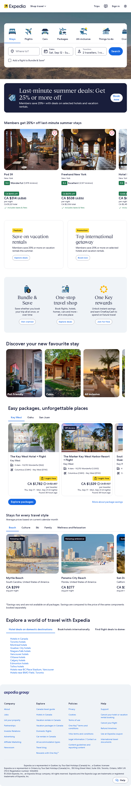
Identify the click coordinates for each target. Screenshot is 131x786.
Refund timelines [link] (109, 728)
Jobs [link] (6, 714)
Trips (97, 6)
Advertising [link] (9, 736)
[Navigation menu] (125, 6)
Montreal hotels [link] (18, 644)
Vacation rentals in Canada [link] (48, 720)
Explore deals (21, 257)
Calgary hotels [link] (17, 660)
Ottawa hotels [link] (17, 657)
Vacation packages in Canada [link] (49, 725)
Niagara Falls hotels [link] (20, 651)
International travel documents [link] (109, 740)
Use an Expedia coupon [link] (112, 733)
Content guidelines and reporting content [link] (79, 746)
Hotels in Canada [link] (19, 638)
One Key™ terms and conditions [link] (78, 727)
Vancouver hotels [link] (19, 654)
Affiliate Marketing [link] (12, 742)
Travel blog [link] (41, 747)
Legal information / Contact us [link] (82, 739)
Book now (116, 97)
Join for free (103, 321)
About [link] (7, 709)
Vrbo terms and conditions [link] (81, 733)
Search (115, 51)
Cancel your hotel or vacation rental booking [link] (114, 716)
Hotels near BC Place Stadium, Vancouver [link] (32, 669)
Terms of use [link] (74, 720)
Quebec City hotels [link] (20, 647)
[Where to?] (24, 51)
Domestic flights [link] (43, 731)
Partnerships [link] (10, 725)
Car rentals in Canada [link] (46, 736)
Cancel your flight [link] (109, 723)
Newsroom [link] (9, 747)
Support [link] (104, 709)
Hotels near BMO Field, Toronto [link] (27, 672)
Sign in (116, 6)
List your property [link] (12, 720)
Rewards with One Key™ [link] (47, 753)
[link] (54, 133)
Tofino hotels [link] (17, 666)
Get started (27, 321)
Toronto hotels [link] (18, 641)
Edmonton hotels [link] (19, 663)
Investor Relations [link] (12, 731)
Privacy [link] (72, 709)
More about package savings (107, 501)
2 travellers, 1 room (94, 52)
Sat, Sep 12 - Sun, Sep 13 (61, 52)
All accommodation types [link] (48, 742)
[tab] (12, 33)
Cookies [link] (72, 714)
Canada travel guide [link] (45, 709)
